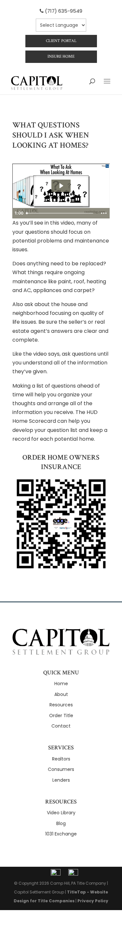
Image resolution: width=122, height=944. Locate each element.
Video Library (61, 812)
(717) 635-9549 (63, 10)
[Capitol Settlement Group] (61, 653)
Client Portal (61, 41)
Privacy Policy (92, 901)
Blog (61, 823)
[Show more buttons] (104, 213)
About (61, 694)
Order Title (61, 715)
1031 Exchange (61, 834)
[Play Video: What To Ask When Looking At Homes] (61, 186)
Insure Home (61, 56)
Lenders (61, 780)
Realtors (61, 759)
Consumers (61, 769)
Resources (61, 704)
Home (61, 683)
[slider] (60, 213)
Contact (61, 726)
